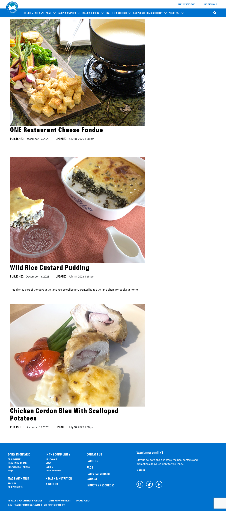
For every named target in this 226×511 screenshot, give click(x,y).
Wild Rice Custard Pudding (49, 267)
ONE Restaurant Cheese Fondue (56, 129)
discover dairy (90, 12)
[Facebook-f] (159, 484)
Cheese (88, 43)
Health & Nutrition (116, 12)
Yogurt (88, 52)
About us (174, 12)
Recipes (28, 12)
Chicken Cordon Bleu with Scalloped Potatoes (64, 414)
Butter (88, 62)
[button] (45, 12)
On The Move (66, 46)
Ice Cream (89, 57)
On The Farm (66, 41)
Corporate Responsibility (147, 12)
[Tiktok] (149, 484)
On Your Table (66, 50)
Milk (87, 47)
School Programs (144, 35)
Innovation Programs (146, 52)
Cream (88, 67)
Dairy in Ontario (67, 12)
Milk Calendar (43, 12)
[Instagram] (139, 484)
